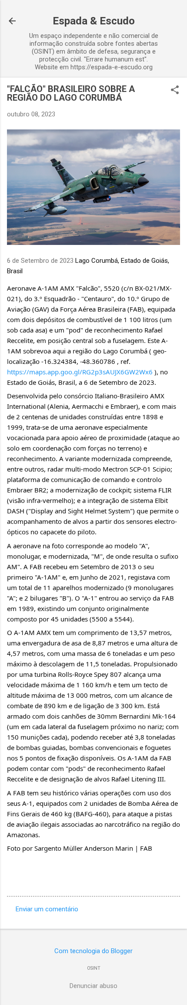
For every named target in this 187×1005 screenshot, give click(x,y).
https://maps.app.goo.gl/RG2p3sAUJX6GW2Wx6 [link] (80, 371)
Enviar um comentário (47, 909)
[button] (175, 91)
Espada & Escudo (94, 21)
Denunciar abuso (93, 986)
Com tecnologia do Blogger (93, 951)
